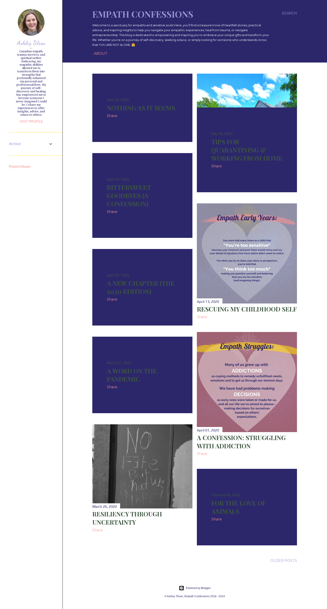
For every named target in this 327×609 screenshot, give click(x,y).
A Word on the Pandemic (132, 375)
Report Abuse (19, 166)
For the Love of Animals (238, 507)
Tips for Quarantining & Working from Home (247, 150)
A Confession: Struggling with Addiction (241, 441)
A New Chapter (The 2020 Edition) (141, 287)
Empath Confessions (142, 14)
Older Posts (283, 560)
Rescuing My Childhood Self (247, 309)
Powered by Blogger (198, 588)
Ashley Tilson (31, 42)
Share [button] (112, 116)
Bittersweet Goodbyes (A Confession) (129, 195)
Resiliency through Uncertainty (127, 518)
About (100, 53)
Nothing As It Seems (141, 108)
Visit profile (31, 121)
